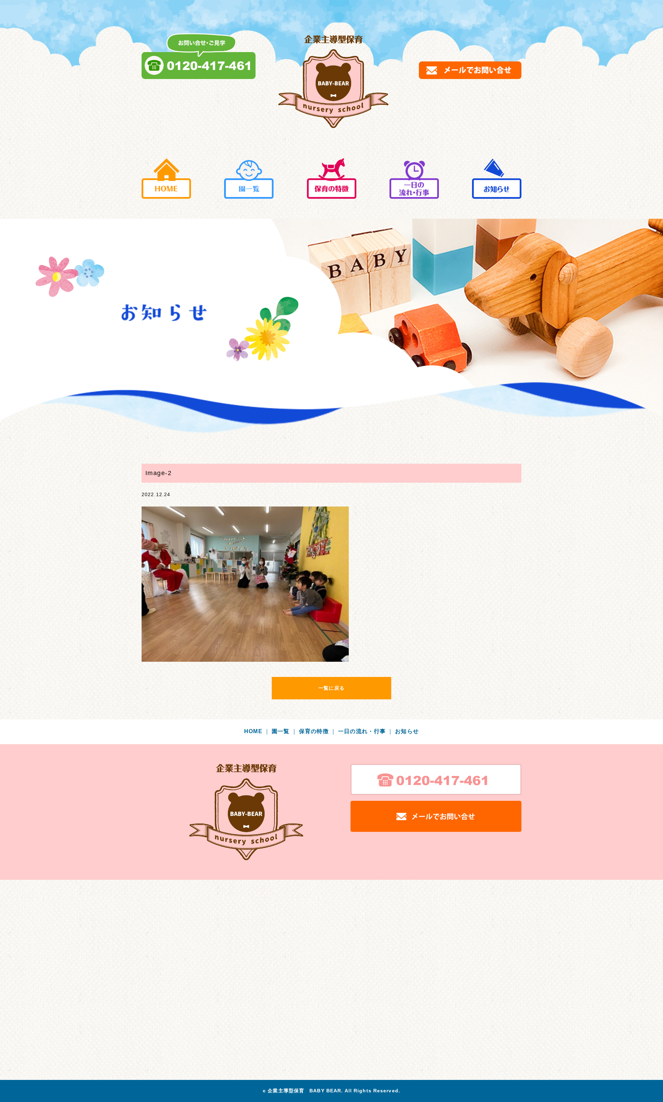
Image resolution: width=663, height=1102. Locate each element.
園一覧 (284, 731)
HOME (257, 731)
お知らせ (407, 731)
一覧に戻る (331, 688)
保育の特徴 (318, 731)
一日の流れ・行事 (366, 731)
